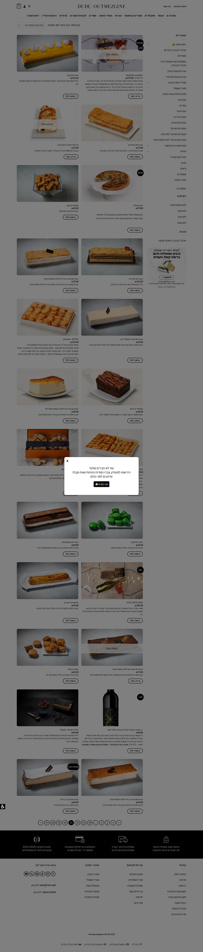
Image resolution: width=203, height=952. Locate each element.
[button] (96, 484)
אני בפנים (103, 484)
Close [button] (67, 460)
